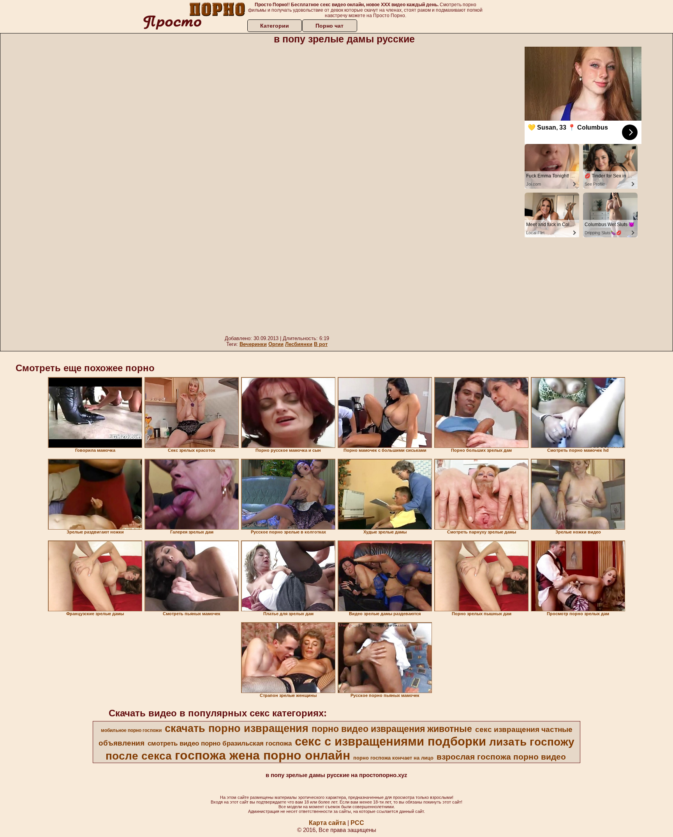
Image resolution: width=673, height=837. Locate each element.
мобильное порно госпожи (131, 730)
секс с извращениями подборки (390, 741)
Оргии (276, 344)
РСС (357, 822)
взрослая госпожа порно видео (501, 757)
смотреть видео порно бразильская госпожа (220, 743)
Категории (274, 26)
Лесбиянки (298, 344)
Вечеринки (253, 344)
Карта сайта (327, 822)
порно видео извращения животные (392, 729)
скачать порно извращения (236, 728)
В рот (321, 344)
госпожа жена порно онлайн (262, 755)
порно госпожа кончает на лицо (393, 758)
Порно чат (329, 26)
